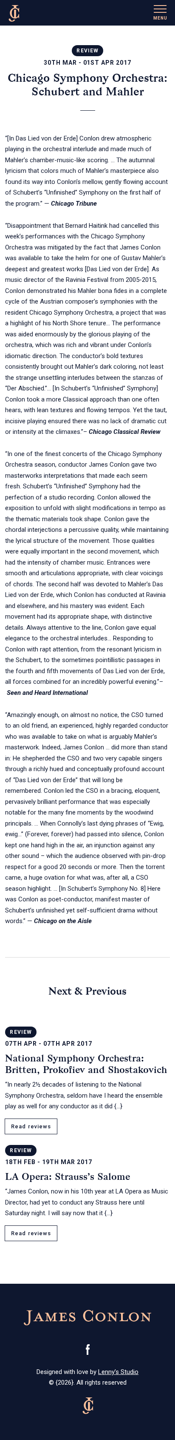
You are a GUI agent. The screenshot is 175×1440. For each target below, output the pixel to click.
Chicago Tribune (74, 203)
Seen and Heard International (47, 693)
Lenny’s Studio (118, 1372)
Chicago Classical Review (125, 432)
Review (87, 51)
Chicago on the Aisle (63, 921)
